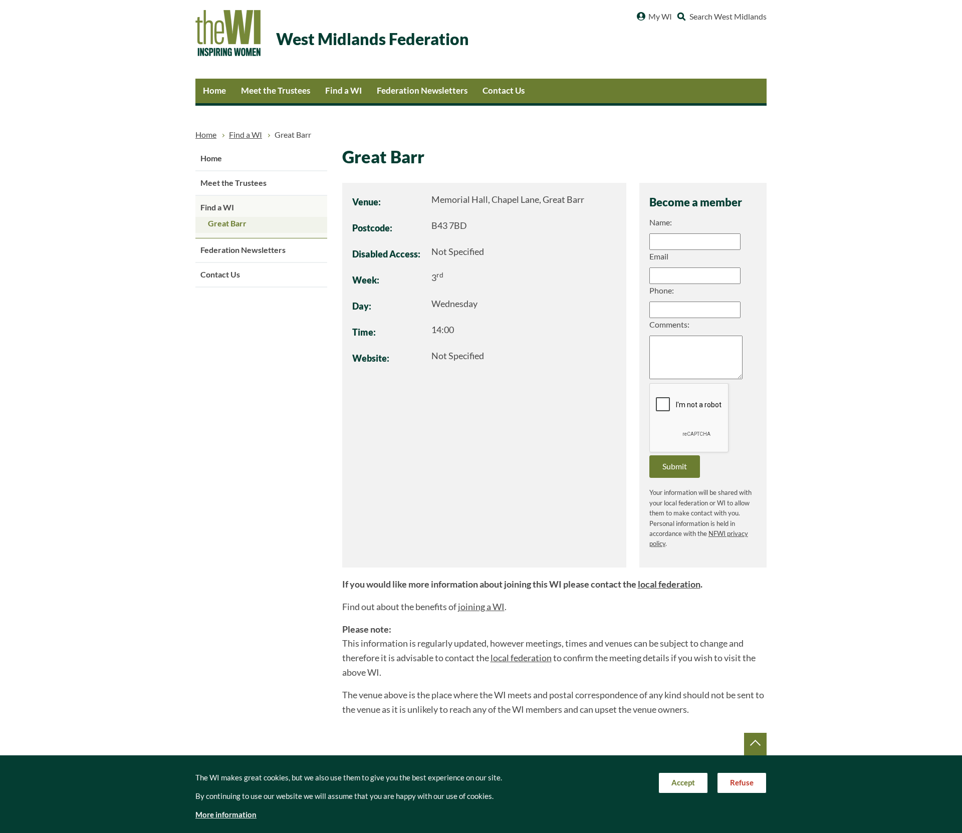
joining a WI (481, 607)
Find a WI (343, 90)
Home (214, 90)
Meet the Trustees (275, 90)
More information (226, 814)
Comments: (669, 324)
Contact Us (504, 90)
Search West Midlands (728, 16)
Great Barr (227, 223)
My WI (660, 16)
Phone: (661, 290)
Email (658, 256)
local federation (669, 584)
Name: (660, 222)
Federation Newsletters (422, 90)
